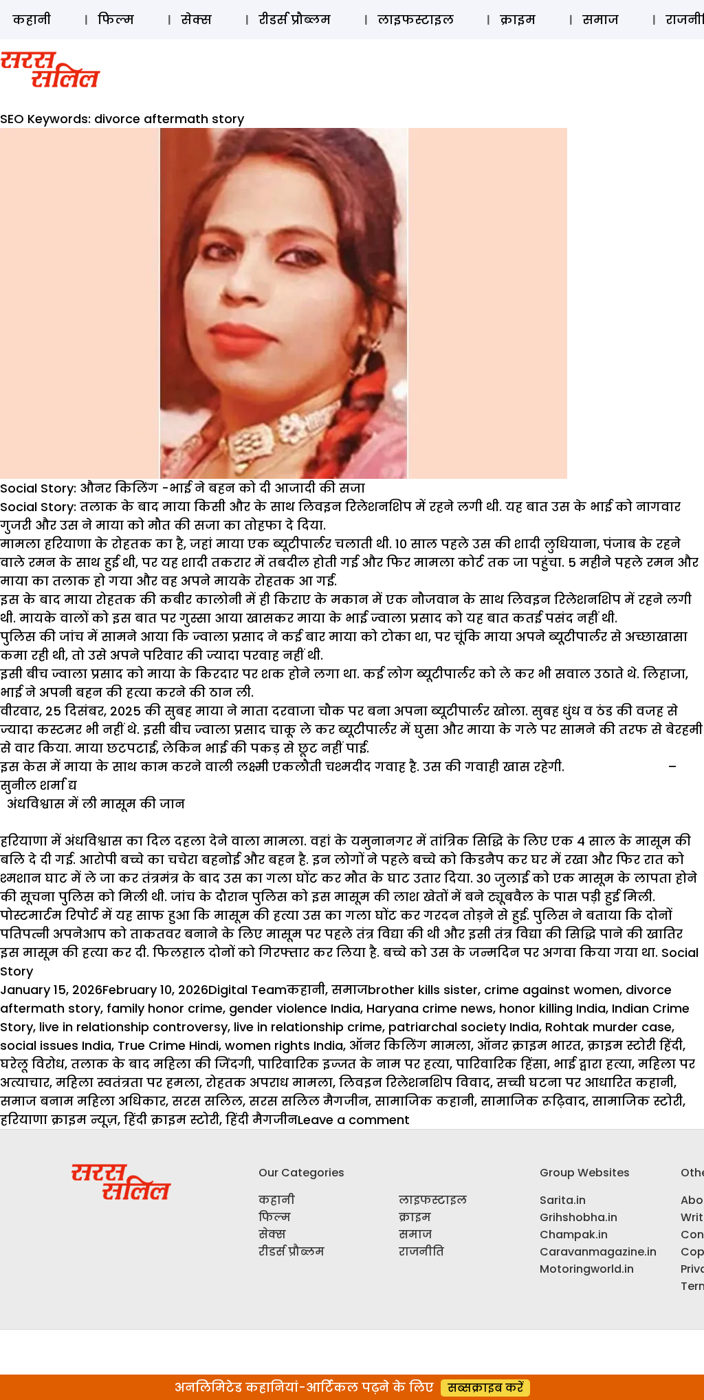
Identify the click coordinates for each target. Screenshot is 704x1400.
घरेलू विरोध (32, 1064)
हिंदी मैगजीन (262, 1119)
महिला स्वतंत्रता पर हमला (127, 1082)
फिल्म (116, 19)
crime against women (551, 989)
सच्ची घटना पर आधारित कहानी (585, 1082)
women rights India (284, 1045)
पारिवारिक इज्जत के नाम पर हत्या (354, 1064)
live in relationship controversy (133, 1026)
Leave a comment (354, 1119)
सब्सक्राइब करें (485, 1388)
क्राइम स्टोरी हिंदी (635, 1045)
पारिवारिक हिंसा (501, 1064)
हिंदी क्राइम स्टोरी (171, 1119)
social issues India (55, 1045)
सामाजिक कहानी (424, 1101)
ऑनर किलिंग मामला (410, 1045)
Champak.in (574, 1234)
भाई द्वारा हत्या (592, 1064)
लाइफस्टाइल (415, 19)
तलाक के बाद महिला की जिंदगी (161, 1064)
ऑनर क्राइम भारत (529, 1045)
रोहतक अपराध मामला (269, 1082)
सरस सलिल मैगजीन (308, 1101)
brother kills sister (423, 989)
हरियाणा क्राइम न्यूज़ (59, 1119)
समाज (600, 19)
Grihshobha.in (578, 1217)
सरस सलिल (207, 1101)
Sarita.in (563, 1200)
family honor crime (165, 1008)
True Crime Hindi (168, 1045)
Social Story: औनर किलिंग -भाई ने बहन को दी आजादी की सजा (182, 488)
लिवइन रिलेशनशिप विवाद (414, 1082)
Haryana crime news (429, 1008)
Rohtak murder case (608, 1026)
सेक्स (196, 19)
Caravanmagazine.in (598, 1252)
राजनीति (421, 1252)
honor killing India (552, 1008)
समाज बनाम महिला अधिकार (83, 1101)
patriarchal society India (463, 1026)
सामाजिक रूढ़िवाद (533, 1101)
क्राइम (518, 19)
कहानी (31, 19)
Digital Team (247, 989)
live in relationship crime (308, 1026)
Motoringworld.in (587, 1269)
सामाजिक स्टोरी (637, 1101)
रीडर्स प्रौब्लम (294, 19)
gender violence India (294, 1008)
